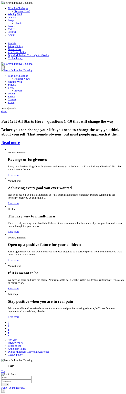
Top (3, 371)
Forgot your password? (13, 387)
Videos (11, 29)
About (11, 35)
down (4, 111)
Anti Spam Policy (17, 52)
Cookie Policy (15, 58)
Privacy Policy (15, 46)
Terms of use (14, 49)
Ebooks (18, 23)
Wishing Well (15, 14)
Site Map (12, 43)
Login (5, 384)
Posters (11, 26)
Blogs (11, 20)
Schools (12, 17)
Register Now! (22, 11)
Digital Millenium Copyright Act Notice (28, 55)
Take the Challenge (18, 8)
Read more (10, 142)
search (4, 108)
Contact (12, 32)
